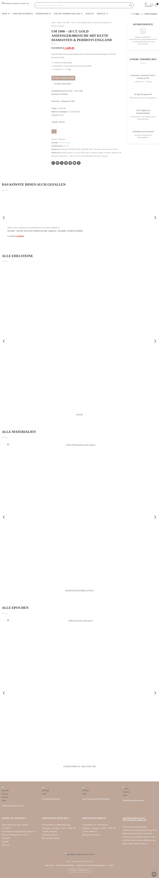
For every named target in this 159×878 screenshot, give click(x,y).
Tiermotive (54, 227)
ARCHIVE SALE (74, 149)
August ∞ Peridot (104, 152)
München (98, 156)
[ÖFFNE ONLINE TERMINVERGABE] (82, 13)
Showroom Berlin (94, 818)
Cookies (110, 865)
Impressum (49, 865)
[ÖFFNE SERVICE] (107, 13)
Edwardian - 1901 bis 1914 (70, 156)
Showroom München (55, 818)
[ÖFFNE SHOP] (9, 13)
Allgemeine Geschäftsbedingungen (90, 865)
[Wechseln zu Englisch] (146, 5)
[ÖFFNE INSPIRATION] (50, 13)
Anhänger (63, 149)
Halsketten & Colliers (110, 149)
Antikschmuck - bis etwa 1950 (73, 152)
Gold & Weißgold (87, 156)
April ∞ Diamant (91, 152)
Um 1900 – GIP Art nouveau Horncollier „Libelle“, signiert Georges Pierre (45, 231)
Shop (59, 22)
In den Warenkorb (63, 78)
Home (53, 22)
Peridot (105, 156)
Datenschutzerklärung (65, 865)
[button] (61, 84)
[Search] (131, 5)
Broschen (97, 149)
